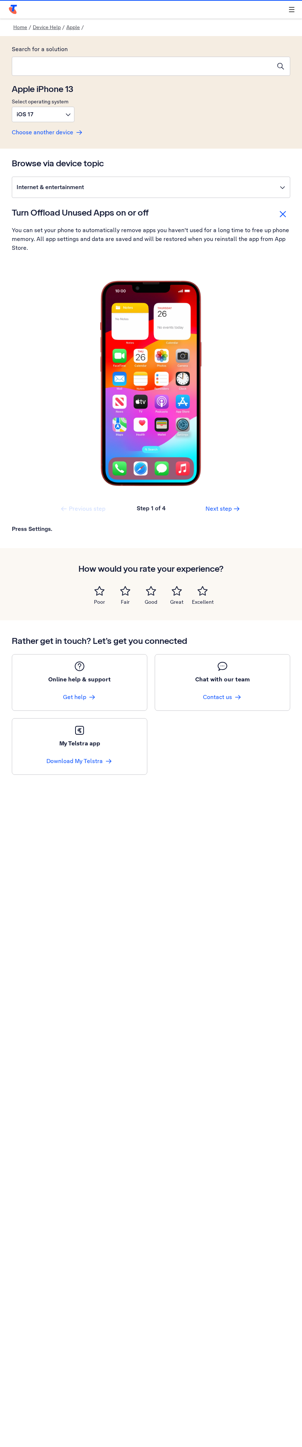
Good (151, 602)
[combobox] (142, 66)
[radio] (99, 591)
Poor (99, 602)
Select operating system (40, 101)
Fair (125, 602)
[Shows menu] (292, 9)
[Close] (282, 214)
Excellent (203, 602)
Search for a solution (40, 49)
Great (176, 602)
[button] (43, 114)
